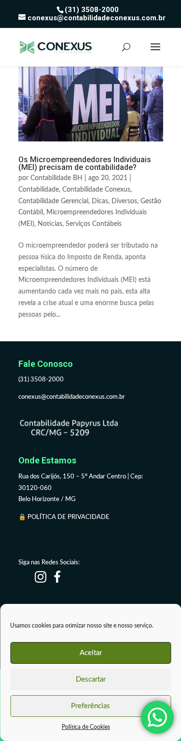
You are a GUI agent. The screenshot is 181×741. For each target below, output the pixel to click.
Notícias (50, 224)
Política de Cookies (86, 727)
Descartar (91, 679)
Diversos (124, 201)
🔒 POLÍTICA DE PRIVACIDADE (64, 517)
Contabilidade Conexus (96, 189)
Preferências (90, 706)
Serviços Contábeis (94, 224)
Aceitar (91, 653)
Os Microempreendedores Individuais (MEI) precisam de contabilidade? (84, 163)
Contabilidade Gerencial (53, 201)
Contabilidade (38, 189)
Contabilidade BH (56, 178)
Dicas (100, 201)
